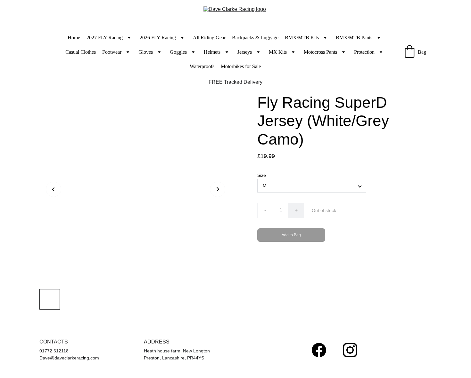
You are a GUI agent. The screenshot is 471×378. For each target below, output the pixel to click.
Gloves (145, 52)
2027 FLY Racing (105, 37)
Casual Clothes (80, 52)
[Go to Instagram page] (350, 350)
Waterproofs (202, 66)
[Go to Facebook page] (319, 350)
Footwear (111, 52)
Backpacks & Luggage (255, 37)
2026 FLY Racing (158, 37)
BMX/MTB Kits (302, 37)
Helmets (212, 52)
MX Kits (278, 52)
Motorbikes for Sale (241, 66)
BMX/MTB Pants (354, 37)
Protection (364, 52)
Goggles (178, 52)
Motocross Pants (320, 52)
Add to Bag (291, 235)
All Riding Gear (209, 37)
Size (261, 175)
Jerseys (244, 52)
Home (74, 37)
